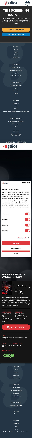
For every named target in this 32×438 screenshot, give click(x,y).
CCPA (16, 109)
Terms (7, 142)
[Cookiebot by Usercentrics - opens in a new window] (22, 183)
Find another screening (16, 29)
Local (16, 88)
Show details (22, 238)
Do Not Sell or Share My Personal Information (16, 111)
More (16, 126)
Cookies (18, 142)
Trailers (16, 93)
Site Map (24, 142)
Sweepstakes (16, 73)
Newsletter (16, 91)
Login (16, 52)
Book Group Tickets (16, 75)
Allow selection (16, 248)
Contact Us (16, 103)
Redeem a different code (16, 34)
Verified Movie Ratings (16, 85)
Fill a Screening (16, 124)
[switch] (27, 219)
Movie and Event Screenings (16, 121)
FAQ (16, 106)
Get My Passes (17, 327)
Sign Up (16, 49)
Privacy (12, 142)
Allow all (16, 243)
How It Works (16, 57)
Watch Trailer (21, 286)
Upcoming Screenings (16, 70)
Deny (16, 253)
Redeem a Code (16, 67)
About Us (16, 55)
